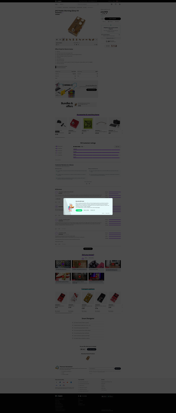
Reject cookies (86, 210)
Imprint (103, 213)
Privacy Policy (108, 213)
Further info (92, 210)
